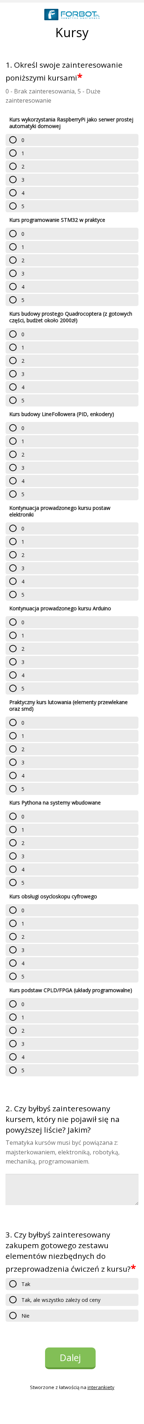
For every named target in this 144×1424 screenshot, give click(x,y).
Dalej (70, 1357)
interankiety (101, 1387)
